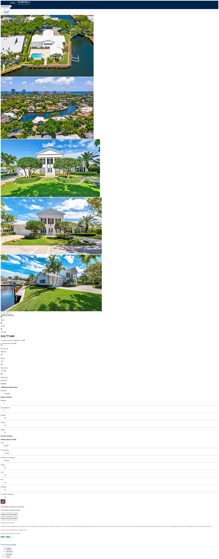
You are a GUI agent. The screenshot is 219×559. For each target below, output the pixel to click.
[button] (109, 46)
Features (6, 12)
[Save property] (6, 313)
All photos (3, 315)
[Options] (2, 313)
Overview (6, 11)
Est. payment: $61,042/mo (8, 343)
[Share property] (9, 313)
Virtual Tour (10, 315)
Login (2, 8)
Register (7, 8)
